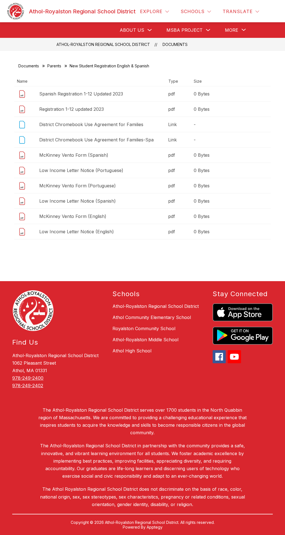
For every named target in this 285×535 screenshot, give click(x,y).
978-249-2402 (27, 385)
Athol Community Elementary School (151, 317)
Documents (175, 44)
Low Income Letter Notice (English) (76, 231)
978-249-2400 (27, 378)
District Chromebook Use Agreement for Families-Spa (96, 140)
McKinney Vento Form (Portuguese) (77, 185)
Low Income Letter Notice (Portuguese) (81, 170)
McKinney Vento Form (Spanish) (73, 155)
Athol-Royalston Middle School (145, 339)
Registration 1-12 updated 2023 (71, 109)
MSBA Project (184, 30)
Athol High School (131, 351)
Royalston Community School (143, 328)
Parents (54, 65)
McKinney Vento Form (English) (72, 216)
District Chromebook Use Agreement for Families (91, 124)
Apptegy (155, 527)
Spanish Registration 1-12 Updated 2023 (81, 94)
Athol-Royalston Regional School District (103, 44)
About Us (132, 30)
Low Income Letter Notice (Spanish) (77, 201)
